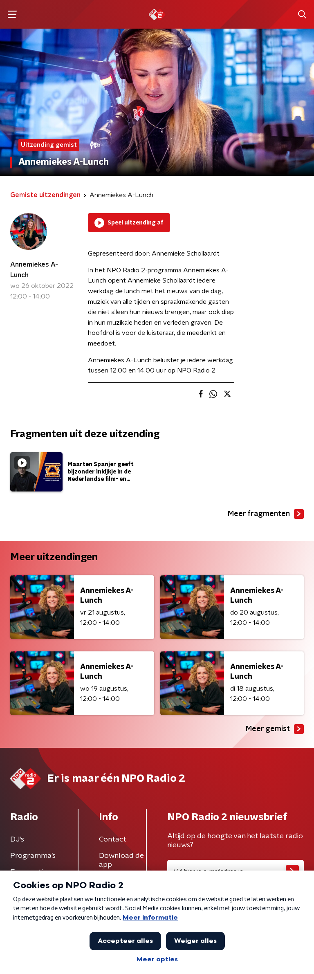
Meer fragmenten (259, 514)
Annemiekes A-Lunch (34, 269)
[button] (12, 14)
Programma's (33, 856)
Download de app (121, 860)
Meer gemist (268, 729)
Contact (112, 839)
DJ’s (17, 839)
